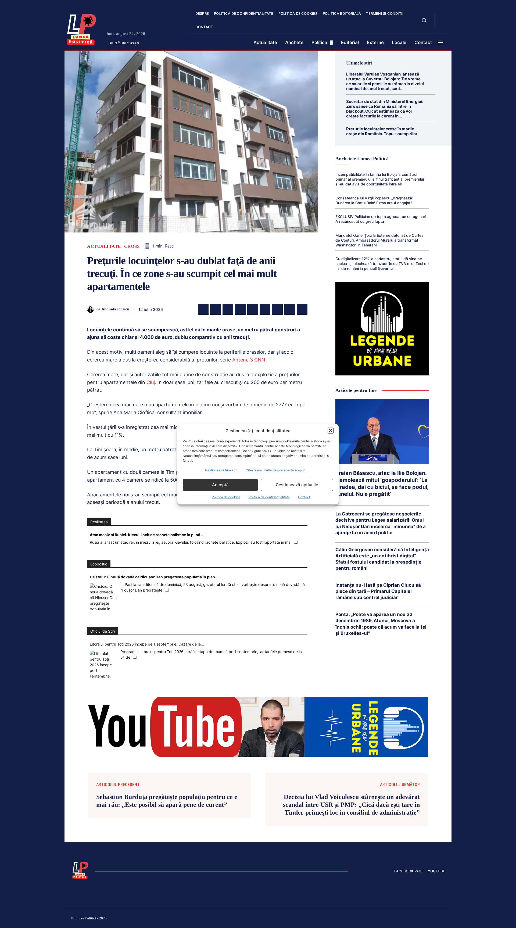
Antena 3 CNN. (249, 360)
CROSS (132, 246)
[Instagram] (379, 919)
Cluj (150, 382)
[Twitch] (404, 919)
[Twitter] (215, 309)
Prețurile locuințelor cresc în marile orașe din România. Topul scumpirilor (381, 131)
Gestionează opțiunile (297, 484)
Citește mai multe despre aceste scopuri (276, 470)
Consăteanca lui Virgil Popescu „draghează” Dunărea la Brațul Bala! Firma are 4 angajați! (374, 200)
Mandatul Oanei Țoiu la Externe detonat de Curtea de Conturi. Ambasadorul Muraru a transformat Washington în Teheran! (379, 240)
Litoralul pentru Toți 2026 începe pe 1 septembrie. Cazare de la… (147, 644)
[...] (295, 542)
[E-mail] (277, 309)
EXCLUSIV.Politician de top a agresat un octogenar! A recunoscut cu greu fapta (380, 219)
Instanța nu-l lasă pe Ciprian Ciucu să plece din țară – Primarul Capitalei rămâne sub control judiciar (378, 591)
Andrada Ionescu (115, 309)
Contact (304, 497)
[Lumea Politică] (81, 28)
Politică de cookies (226, 497)
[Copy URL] (302, 309)
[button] (330, 430)
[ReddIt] (265, 309)
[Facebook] (203, 309)
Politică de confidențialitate (269, 497)
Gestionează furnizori (221, 470)
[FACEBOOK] (443, 17)
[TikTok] (392, 919)
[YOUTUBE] (443, 23)
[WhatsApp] (240, 309)
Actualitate (104, 246)
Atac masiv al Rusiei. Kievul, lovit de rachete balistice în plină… (146, 534)
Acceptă (220, 484)
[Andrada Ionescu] (91, 309)
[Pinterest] (228, 309)
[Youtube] (443, 919)
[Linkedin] (252, 309)
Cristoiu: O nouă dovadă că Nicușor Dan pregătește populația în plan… (154, 577)
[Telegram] (289, 309)
